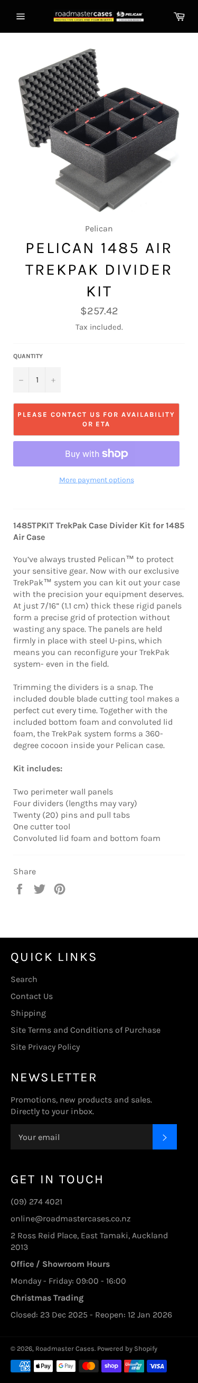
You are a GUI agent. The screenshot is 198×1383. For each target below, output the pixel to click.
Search (24, 979)
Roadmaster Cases (65, 1348)
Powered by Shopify (127, 1348)
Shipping (28, 1013)
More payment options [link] (96, 479)
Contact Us (32, 996)
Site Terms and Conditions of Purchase (86, 1030)
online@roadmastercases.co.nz (71, 1218)
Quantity (28, 356)
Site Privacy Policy (45, 1047)
